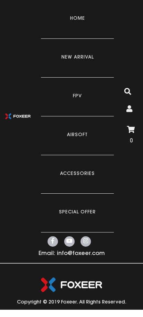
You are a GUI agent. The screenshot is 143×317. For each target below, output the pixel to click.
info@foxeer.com (81, 253)
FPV (77, 96)
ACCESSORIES (77, 173)
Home (77, 18)
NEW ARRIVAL (77, 57)
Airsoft (77, 135)
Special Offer (77, 212)
